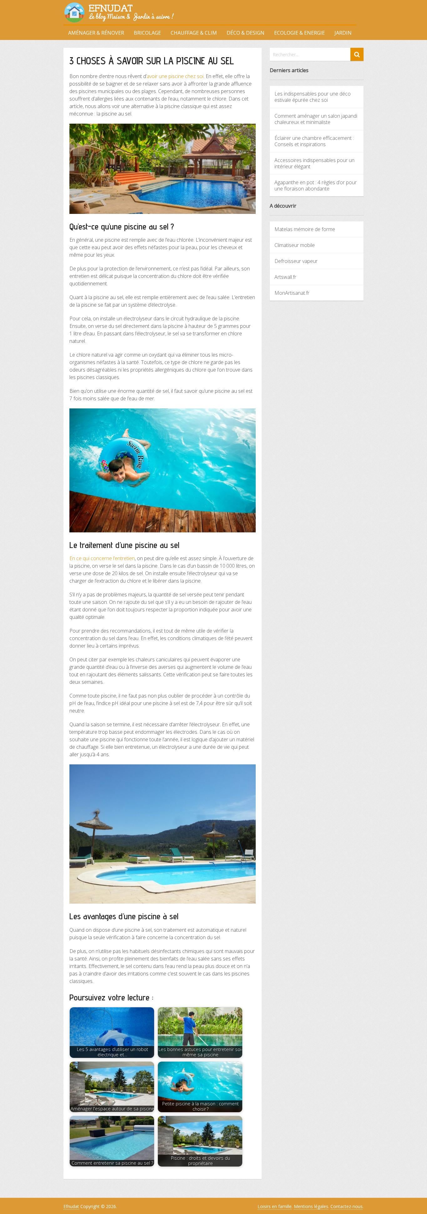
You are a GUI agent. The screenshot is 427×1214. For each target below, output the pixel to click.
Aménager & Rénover (96, 32)
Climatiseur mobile (294, 245)
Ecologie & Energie (299, 32)
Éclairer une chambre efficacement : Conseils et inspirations (314, 141)
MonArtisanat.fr (291, 292)
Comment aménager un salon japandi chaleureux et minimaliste (315, 119)
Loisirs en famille (275, 1206)
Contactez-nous (346, 1206)
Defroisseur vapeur (296, 261)
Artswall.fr (285, 277)
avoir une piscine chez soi (175, 76)
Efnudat (71, 1206)
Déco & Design (245, 32)
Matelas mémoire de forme (304, 229)
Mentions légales (311, 1206)
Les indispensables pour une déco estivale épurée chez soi (312, 96)
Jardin (343, 32)
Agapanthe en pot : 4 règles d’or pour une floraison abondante (315, 185)
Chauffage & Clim (194, 32)
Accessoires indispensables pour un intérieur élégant (314, 163)
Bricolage (147, 32)
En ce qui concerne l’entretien (102, 558)
